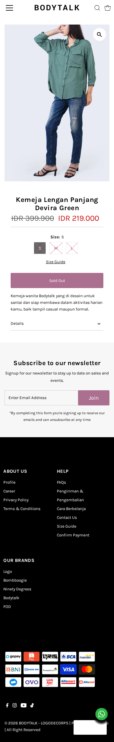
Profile (9, 482)
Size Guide (55, 262)
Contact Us (67, 517)
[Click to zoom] (99, 34)
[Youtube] (23, 706)
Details (17, 323)
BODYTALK (28, 723)
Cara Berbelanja (71, 508)
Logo (7, 571)
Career (9, 491)
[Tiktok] (32, 706)
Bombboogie (15, 580)
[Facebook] (7, 706)
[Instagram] (14, 706)
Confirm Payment (73, 535)
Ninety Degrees (17, 589)
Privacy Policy (16, 500)
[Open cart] (108, 8)
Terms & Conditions (21, 508)
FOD (7, 606)
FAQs (61, 482)
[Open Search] (97, 8)
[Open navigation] (15, 7)
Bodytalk (11, 598)
